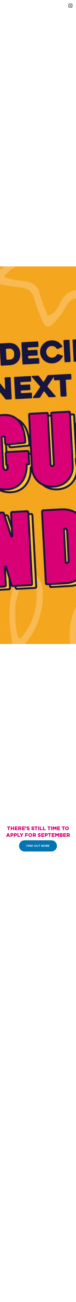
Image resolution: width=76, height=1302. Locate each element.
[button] (70, 5)
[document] (38, 651)
